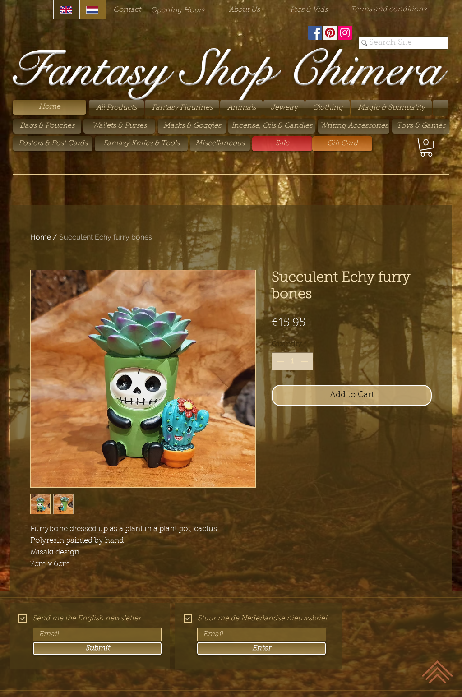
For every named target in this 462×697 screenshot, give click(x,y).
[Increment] (305, 361)
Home (40, 237)
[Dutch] (92, 9)
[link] (426, 147)
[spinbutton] (292, 361)
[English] (66, 9)
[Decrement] (279, 361)
